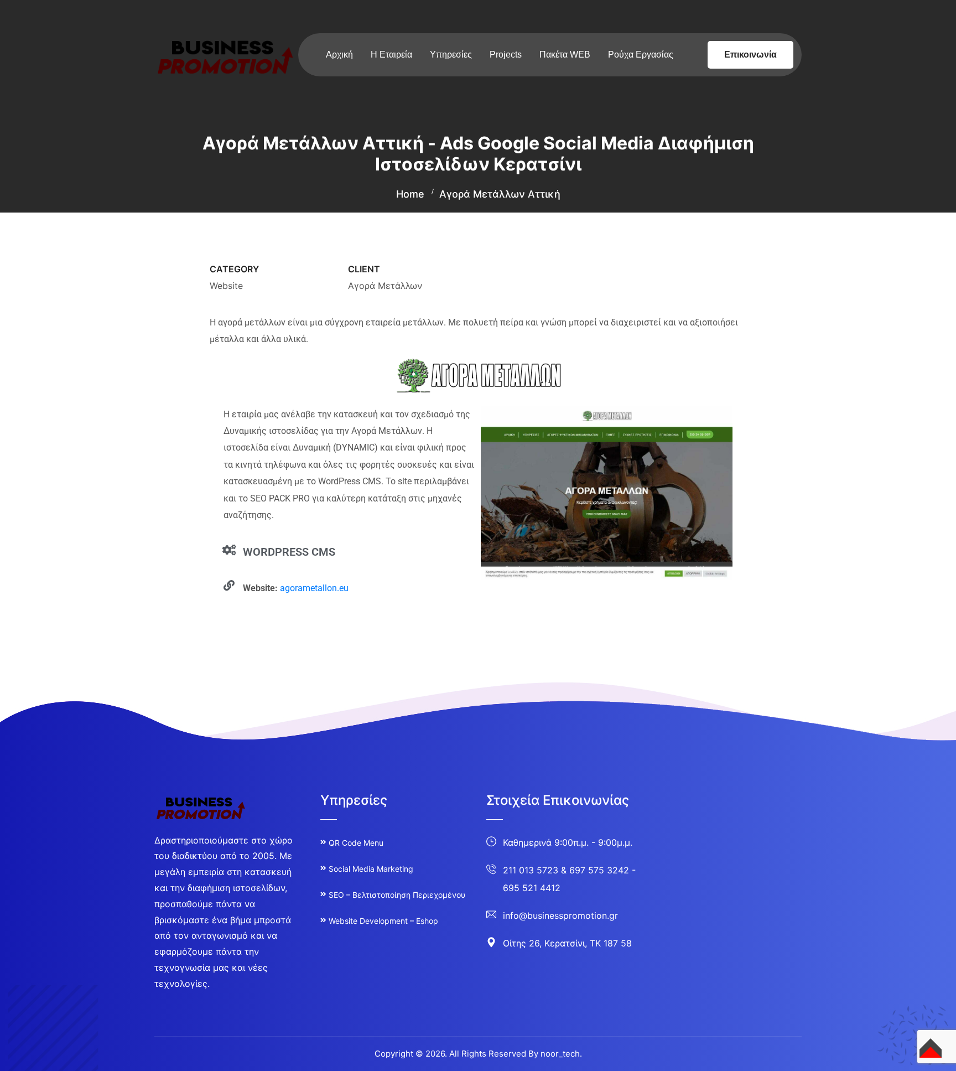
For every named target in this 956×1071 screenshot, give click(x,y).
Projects (506, 54)
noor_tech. (561, 1053)
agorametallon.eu (314, 588)
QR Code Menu (356, 842)
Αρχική (339, 54)
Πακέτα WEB (564, 54)
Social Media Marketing (371, 868)
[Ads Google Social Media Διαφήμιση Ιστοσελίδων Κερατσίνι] (226, 56)
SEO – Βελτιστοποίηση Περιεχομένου (397, 894)
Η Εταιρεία (391, 54)
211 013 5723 (530, 870)
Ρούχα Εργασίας (640, 54)
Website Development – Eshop (383, 920)
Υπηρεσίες (451, 54)
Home (410, 194)
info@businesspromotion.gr (560, 915)
